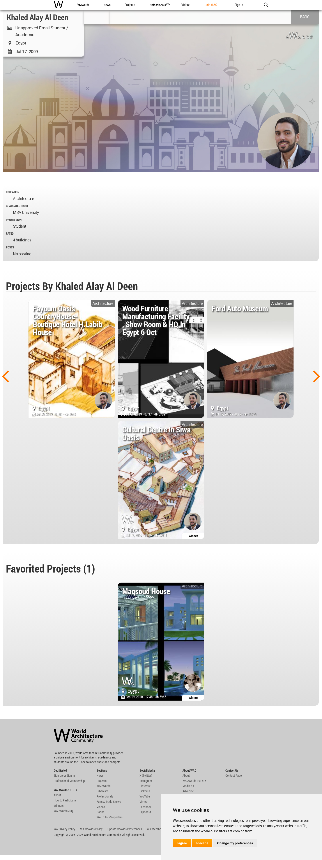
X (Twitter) (146, 775)
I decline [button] (202, 843)
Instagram (146, 781)
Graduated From (17, 206)
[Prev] (5, 375)
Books (100, 812)
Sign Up (58, 775)
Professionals (105, 796)
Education (12, 192)
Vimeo (143, 801)
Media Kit (188, 786)
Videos (101, 807)
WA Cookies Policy (91, 829)
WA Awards (103, 786)
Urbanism (102, 791)
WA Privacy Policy (64, 829)
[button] (266, 5)
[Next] (316, 375)
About (57, 795)
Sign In (71, 775)
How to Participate (65, 800)
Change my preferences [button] (235, 843)
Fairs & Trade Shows (109, 801)
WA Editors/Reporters (109, 817)
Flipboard (145, 812)
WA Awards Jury (63, 811)
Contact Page (233, 775)
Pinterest (145, 786)
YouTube (145, 796)
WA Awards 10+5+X (194, 781)
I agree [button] (182, 843)
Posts (10, 247)
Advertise (188, 791)
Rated (10, 233)
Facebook (145, 807)
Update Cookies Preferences (125, 829)
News (100, 775)
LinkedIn (145, 791)
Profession (13, 220)
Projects (101, 781)
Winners (59, 805)
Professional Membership (69, 781)
